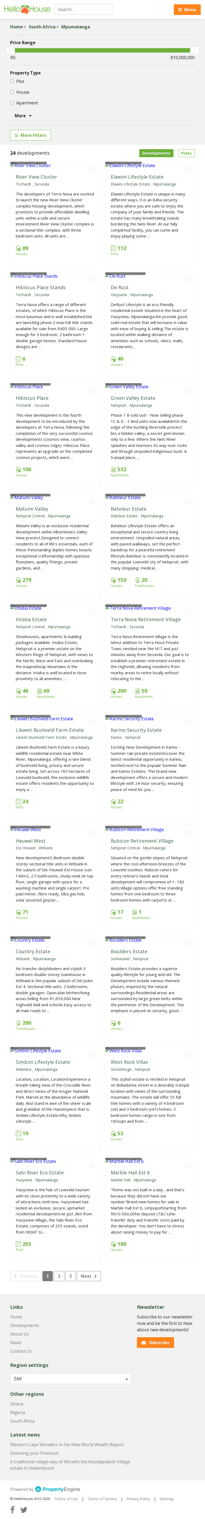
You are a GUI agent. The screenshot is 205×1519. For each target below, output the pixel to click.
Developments (156, 153)
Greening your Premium (34, 1453)
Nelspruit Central (30, 515)
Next (86, 1276)
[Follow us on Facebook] (12, 1509)
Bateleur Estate (129, 509)
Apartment (26, 103)
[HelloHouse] (27, 9)
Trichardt (23, 184)
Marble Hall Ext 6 (130, 1172)
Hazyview (119, 294)
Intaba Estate (31, 619)
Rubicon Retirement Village (142, 841)
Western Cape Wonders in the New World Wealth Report (67, 1445)
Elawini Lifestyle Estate (137, 177)
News (15, 1342)
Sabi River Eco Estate (40, 1172)
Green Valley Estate (133, 398)
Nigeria (17, 1412)
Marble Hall (120, 1179)
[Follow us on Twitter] (23, 1509)
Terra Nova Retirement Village (146, 619)
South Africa (42, 27)
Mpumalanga (75, 27)
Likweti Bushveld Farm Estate (50, 730)
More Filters (33, 135)
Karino (116, 737)
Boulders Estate (129, 951)
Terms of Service (102, 1498)
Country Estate (33, 951)
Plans (186, 153)
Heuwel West (31, 841)
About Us (19, 1334)
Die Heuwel (26, 847)
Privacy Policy (138, 1498)
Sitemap (167, 1498)
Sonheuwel (120, 958)
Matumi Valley (32, 509)
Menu (190, 10)
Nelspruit (118, 405)
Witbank (46, 847)
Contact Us (21, 1351)
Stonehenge (121, 1069)
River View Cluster (36, 177)
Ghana (16, 1404)
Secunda (41, 184)
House (22, 92)
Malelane (23, 1069)
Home (16, 27)
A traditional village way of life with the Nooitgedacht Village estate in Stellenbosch (70, 1465)
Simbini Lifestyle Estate (43, 1062)
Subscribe (158, 1342)
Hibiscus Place (32, 398)
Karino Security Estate (136, 730)
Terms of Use (66, 1498)
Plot (19, 81)
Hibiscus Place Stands (41, 287)
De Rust (120, 287)
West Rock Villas (129, 1062)
